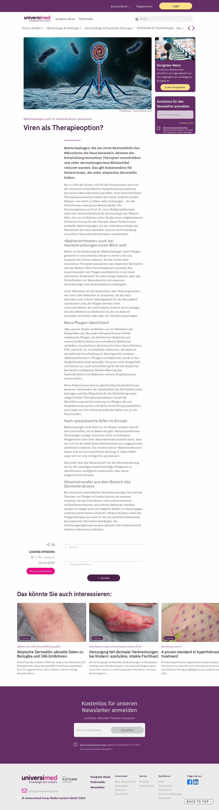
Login (175, 6)
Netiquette (165, 798)
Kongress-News (65, 19)
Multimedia (86, 19)
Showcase (120, 789)
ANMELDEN (186, 123)
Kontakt (144, 781)
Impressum (165, 789)
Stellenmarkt (147, 785)
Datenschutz (166, 785)
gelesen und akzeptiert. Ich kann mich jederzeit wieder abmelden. (178, 128)
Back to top (198, 802)
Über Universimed (125, 781)
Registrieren (144, 6)
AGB (161, 781)
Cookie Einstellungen (171, 793)
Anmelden (127, 730)
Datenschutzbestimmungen (175, 127)
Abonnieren (121, 793)
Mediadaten (121, 785)
